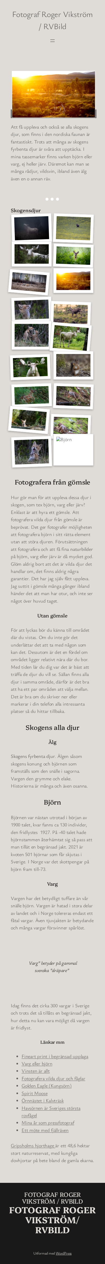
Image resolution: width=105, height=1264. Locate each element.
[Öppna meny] (52, 40)
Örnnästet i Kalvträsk (43, 1100)
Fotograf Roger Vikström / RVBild (52, 1197)
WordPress (64, 1253)
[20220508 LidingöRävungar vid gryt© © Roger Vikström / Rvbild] (31, 310)
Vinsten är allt (36, 1070)
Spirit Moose (34, 1093)
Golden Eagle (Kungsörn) (47, 1085)
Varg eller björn (37, 1063)
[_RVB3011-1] (73, 228)
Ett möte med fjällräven (45, 1130)
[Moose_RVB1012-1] (31, 228)
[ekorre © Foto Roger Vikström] (73, 365)
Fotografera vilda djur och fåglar (53, 1078)
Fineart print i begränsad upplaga (55, 1056)
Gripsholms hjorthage (33, 1145)
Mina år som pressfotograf (48, 1122)
